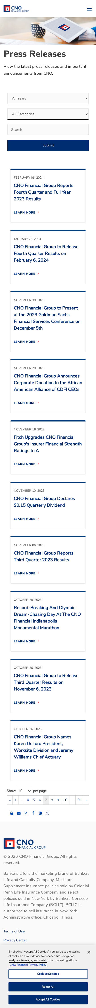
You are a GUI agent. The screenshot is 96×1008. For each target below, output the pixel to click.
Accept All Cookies (48, 999)
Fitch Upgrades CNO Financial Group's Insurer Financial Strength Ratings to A (48, 444)
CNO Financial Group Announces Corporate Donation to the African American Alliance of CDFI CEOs (48, 382)
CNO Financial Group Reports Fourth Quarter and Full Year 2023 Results (43, 192)
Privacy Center (15, 940)
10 (65, 800)
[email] (18, 813)
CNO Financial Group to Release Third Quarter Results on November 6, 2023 (46, 682)
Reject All (48, 987)
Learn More (24, 212)
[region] (48, 976)
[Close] (89, 952)
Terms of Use (14, 931)
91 (79, 800)
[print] (11, 813)
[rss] (26, 813)
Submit (48, 145)
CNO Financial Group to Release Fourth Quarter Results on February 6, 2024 (46, 253)
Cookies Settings (48, 974)
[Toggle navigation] (89, 8)
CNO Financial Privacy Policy (28, 965)
